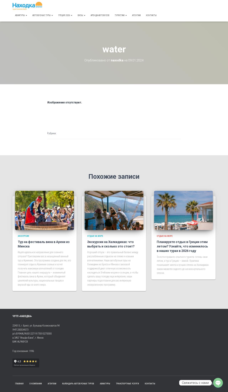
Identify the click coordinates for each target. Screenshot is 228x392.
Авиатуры (20, 15)
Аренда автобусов (100, 15)
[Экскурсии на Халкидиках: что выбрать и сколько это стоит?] (114, 210)
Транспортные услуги (127, 383)
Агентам (136, 15)
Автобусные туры (41, 15)
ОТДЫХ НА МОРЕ (95, 236)
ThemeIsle (211, 384)
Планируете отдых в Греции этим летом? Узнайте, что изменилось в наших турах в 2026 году (182, 246)
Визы (81, 15)
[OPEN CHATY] (218, 383)
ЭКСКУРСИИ (23, 236)
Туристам (120, 15)
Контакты (151, 15)
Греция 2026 (64, 15)
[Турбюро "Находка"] (27, 6)
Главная (19, 383)
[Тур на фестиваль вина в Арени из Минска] (44, 210)
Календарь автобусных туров (78, 383)
